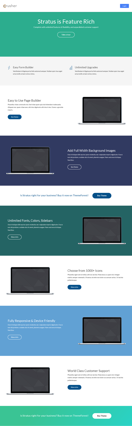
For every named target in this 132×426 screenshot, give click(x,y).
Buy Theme (102, 195)
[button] (124, 6)
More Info (14, 237)
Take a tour (66, 35)
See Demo (14, 117)
